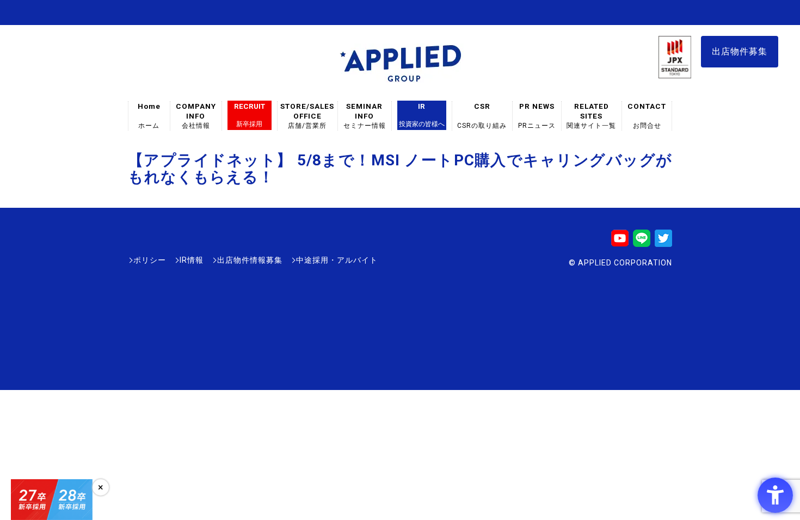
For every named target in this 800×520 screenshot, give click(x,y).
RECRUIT (249, 115)
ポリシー (149, 260)
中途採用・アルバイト (337, 260)
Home (149, 115)
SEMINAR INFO (364, 115)
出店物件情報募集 (249, 260)
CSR (482, 115)
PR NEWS (537, 115)
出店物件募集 (739, 51)
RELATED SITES (591, 115)
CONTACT (646, 115)
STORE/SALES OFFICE (307, 115)
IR (422, 115)
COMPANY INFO (196, 115)
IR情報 (192, 260)
